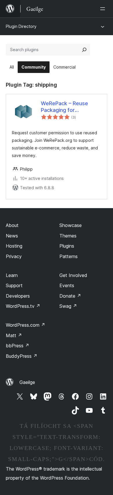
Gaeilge (27, 382)
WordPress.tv (23, 306)
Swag (68, 306)
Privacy (14, 256)
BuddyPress (21, 356)
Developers (18, 296)
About (12, 225)
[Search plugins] (84, 50)
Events (66, 285)
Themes (67, 236)
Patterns (68, 256)
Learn (12, 275)
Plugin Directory (21, 26)
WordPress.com (25, 325)
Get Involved (73, 275)
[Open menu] (103, 8)
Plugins (66, 246)
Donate (70, 296)
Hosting (14, 246)
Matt (14, 335)
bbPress (17, 346)
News (12, 236)
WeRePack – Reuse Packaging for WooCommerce (64, 107)
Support (14, 285)
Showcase (70, 225)
